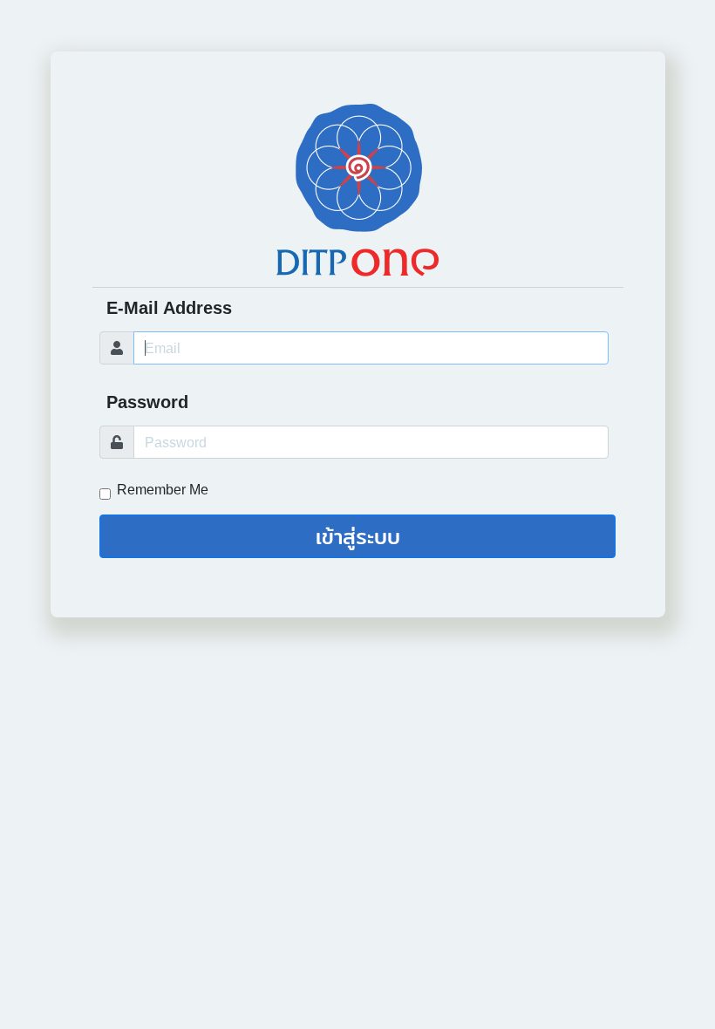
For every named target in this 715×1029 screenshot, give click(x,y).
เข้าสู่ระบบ (358, 536)
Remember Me (162, 489)
